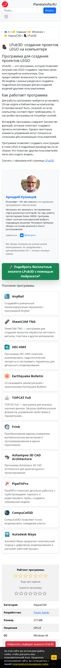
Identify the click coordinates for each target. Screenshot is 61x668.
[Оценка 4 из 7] (30, 593)
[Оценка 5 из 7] (35, 593)
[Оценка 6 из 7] (40, 593)
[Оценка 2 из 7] (21, 593)
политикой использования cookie (30, 664)
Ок (54, 657)
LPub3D (49, 160)
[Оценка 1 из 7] (16, 593)
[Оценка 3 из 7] (26, 593)
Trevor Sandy (41, 612)
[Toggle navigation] (6, 16)
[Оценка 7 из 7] (44, 593)
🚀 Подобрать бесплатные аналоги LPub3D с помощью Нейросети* (30, 271)
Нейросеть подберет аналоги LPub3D (30, 644)
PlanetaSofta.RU (45, 4)
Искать (49, 10)
